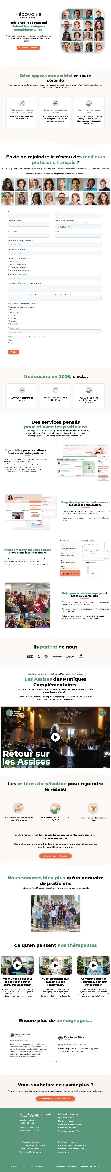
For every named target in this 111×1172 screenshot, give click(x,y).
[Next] (107, 1045)
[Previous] (3, 1045)
